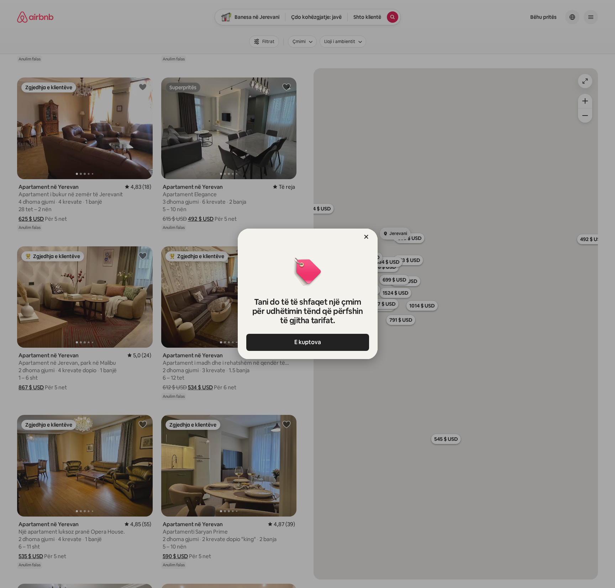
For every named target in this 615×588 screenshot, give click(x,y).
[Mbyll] (366, 237)
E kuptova (307, 342)
